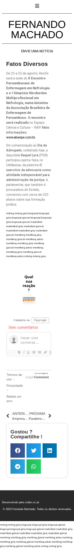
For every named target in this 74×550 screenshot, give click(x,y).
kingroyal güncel (21, 217)
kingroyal (33, 213)
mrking (10, 213)
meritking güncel (15, 239)
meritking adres (34, 239)
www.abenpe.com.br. (21, 137)
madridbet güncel (34, 226)
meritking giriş (34, 235)
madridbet (36, 222)
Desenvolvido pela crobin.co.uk (20, 502)
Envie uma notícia (37, 51)
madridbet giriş (14, 226)
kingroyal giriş (39, 524)
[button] (37, 6)
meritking (20, 235)
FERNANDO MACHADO (37, 29)
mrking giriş (21, 213)
